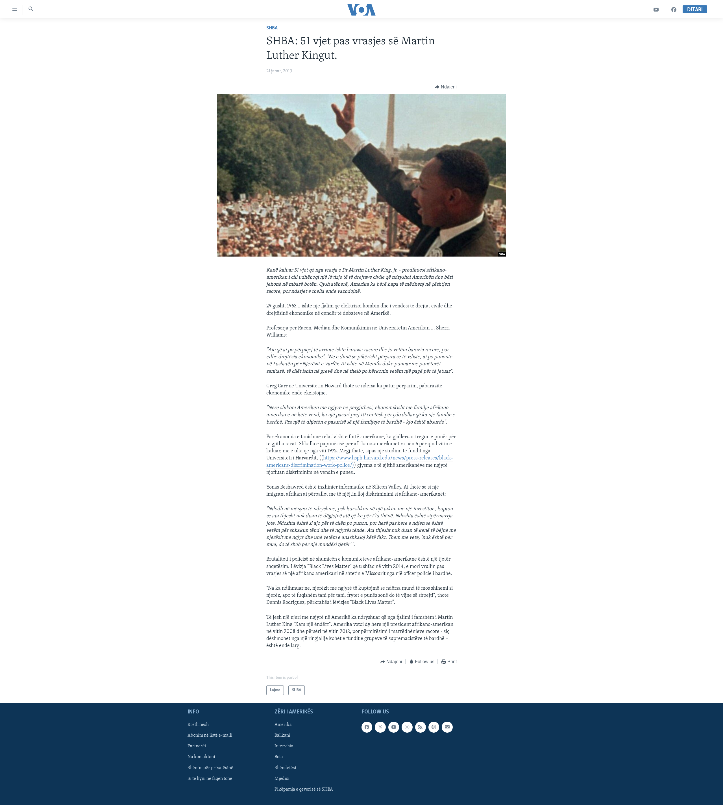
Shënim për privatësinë (210, 768)
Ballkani (282, 735)
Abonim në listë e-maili (210, 735)
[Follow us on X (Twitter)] (380, 727)
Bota (279, 757)
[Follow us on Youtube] (393, 727)
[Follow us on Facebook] (367, 727)
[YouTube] (656, 9)
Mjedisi (282, 778)
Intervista (284, 746)
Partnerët (197, 746)
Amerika (283, 724)
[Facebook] (674, 9)
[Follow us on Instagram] (407, 727)
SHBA (272, 28)
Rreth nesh (198, 724)
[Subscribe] (447, 727)
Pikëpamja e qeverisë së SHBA (304, 789)
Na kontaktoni (201, 757)
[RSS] (420, 727)
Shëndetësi (285, 768)
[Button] (446, 87)
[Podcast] (433, 727)
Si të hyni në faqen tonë (210, 778)
